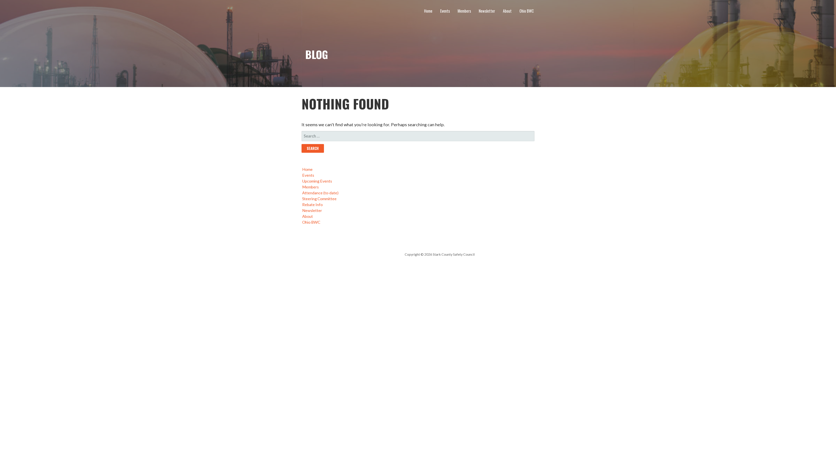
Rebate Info (312, 204)
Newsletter (487, 11)
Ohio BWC (526, 11)
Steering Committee (319, 198)
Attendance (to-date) (320, 192)
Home (428, 11)
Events (445, 11)
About (507, 11)
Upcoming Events (317, 181)
